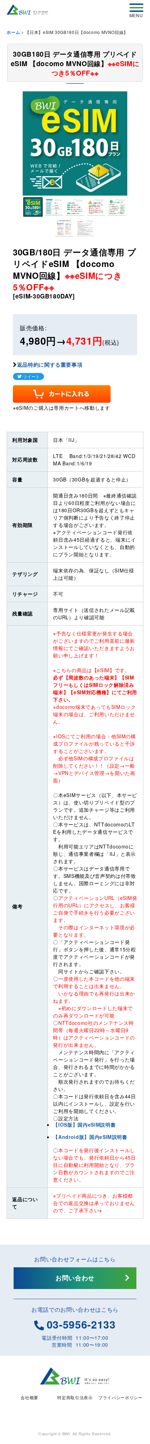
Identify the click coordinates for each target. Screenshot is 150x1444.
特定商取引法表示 (74, 1397)
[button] (33, 207)
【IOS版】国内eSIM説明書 (84, 1124)
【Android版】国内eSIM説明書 (90, 1136)
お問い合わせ (75, 1277)
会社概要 (29, 1397)
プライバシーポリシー (120, 1397)
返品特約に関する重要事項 (49, 364)
